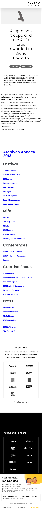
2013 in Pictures (9, 327)
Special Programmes (11, 200)
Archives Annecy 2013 (19, 153)
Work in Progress (10, 196)
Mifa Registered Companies (14, 238)
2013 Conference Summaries (14, 256)
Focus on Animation (11, 294)
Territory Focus (9, 222)
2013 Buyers (8, 230)
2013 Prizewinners (10, 171)
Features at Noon (9, 187)
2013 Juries (7, 179)
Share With (7, 217)
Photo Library (8, 316)
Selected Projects (10, 282)
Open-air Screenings (11, 204)
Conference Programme (12, 252)
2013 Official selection (11, 175)
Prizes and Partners (11, 290)
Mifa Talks (7, 226)
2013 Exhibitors (9, 234)
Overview (15, 66)
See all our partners (21, 402)
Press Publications (10, 312)
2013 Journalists (9, 320)
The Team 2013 (9, 331)
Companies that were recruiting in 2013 (18, 278)
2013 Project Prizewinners (13, 286)
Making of (7, 192)
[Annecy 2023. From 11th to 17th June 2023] (34, 4)
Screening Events (10, 183)
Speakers (6, 260)
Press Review (8, 308)
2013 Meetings (9, 273)
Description (26, 66)
